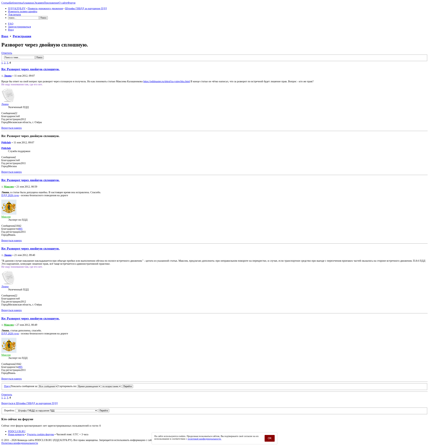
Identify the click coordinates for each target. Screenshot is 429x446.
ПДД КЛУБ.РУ (16, 8)
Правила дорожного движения (45, 8)
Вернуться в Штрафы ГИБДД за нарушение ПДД (29, 403)
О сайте (63, 2)
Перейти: (9, 410)
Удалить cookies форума (40, 434)
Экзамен (39, 2)
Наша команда (16, 434)
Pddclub (6, 142)
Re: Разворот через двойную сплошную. (30, 69)
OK (270, 438)
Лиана (8, 75)
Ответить (6, 53)
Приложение (51, 2)
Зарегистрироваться (19, 26)
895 (20, 228)
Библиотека (16, 2)
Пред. (7, 386)
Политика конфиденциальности (19, 443)
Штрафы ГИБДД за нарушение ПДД (86, 8)
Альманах (28, 2)
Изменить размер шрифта (22, 11)
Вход (11, 29)
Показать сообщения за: (24, 386)
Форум (71, 2)
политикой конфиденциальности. (205, 439)
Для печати (14, 14)
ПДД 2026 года (10, 195)
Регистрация (22, 36)
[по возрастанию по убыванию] (117, 386)
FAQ (10, 23)
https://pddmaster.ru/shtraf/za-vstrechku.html (166, 81)
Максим (9, 186)
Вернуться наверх (11, 127)
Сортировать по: (67, 386)
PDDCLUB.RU (16, 431)
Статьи (5, 2)
